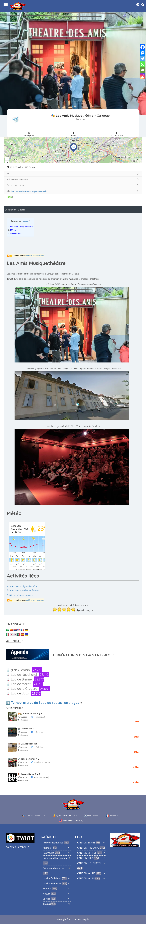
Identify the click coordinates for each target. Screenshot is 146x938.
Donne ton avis (117, 135)
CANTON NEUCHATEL (89, 863)
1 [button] (72, 105)
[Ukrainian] (26, 634)
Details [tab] (21, 209)
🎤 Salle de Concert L (28, 759)
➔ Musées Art (39, 717)
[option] (73, 63)
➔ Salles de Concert (42, 762)
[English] (19, 630)
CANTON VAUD (85, 878)
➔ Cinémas (38, 732)
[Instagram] (142, 76)
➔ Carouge (23, 720)
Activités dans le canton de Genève (23, 590)
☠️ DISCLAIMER (91, 815)
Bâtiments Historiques (55, 858)
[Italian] (7, 634)
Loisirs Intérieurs (52, 883)
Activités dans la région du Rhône (22, 586)
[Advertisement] (66, 245)
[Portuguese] (19, 634)
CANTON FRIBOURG (88, 847)
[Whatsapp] (142, 64)
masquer (26, 221)
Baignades (48, 852)
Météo (12, 230)
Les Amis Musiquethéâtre (20, 226)
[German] (26, 630)
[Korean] (15, 634)
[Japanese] (11, 634)
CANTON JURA (85, 858)
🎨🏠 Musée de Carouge (30, 713)
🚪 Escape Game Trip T (29, 774)
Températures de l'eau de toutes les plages (45, 703)
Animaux (47, 847)
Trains (46, 903)
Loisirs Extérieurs (52, 878)
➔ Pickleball (38, 747)
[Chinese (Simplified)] (11, 630)
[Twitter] (142, 58)
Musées (47, 888)
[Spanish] (22, 634)
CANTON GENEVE (86, 852)
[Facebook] (142, 47)
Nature (46, 893)
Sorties (46, 898)
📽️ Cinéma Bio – (26, 728)
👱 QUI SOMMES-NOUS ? (65, 815)
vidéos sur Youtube (35, 255)
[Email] (142, 70)
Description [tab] (10, 209)
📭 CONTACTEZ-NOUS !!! (33, 815)
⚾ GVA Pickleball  (27, 744)
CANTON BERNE (86, 842)
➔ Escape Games (41, 777)
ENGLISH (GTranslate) (73, 820)
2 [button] (74, 105)
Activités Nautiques (53, 842)
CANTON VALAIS (86, 873)
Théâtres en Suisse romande (20, 595)
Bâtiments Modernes (54, 868)
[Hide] (145, 81)
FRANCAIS (115, 815)
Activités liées (15, 233)
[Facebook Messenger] (142, 53)
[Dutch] (15, 630)
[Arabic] (7, 630)
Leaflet (136, 161)
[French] (22, 630)
